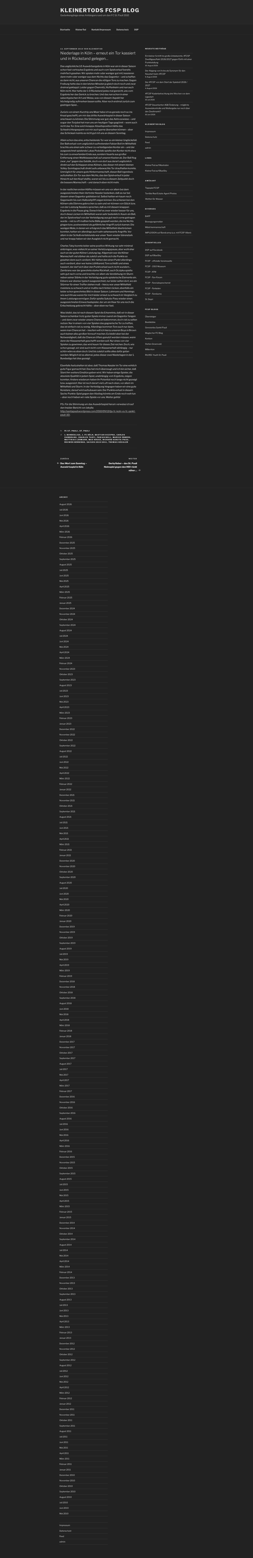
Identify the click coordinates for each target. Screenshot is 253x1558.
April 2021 (64, 839)
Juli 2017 (63, 1069)
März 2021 (64, 844)
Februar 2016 (65, 1151)
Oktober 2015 (66, 1168)
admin (148, 148)
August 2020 (65, 882)
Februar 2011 (65, 1464)
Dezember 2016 (67, 1096)
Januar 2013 (65, 1338)
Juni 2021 (63, 828)
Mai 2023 (64, 701)
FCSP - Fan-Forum (153, 277)
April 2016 (64, 1140)
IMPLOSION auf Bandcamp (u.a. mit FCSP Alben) (168, 232)
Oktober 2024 (66, 619)
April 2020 (64, 904)
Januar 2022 (65, 789)
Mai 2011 (63, 1447)
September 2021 (67, 811)
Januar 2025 (65, 603)
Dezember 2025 (67, 542)
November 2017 (67, 1047)
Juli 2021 (63, 822)
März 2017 (64, 1085)
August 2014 (65, 1244)
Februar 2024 (65, 663)
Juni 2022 (64, 762)
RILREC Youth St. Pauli (155, 355)
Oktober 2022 (66, 740)
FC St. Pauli (71, 431)
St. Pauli (85, 431)
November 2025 (67, 548)
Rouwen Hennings (74, 442)
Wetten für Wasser (154, 199)
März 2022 (64, 778)
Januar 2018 (65, 1036)
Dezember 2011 (66, 1409)
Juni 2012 (63, 1376)
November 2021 (67, 800)
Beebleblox (150, 322)
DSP (136, 29)
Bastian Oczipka (105, 435)
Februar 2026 (65, 537)
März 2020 (64, 910)
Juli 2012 (63, 1371)
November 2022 (67, 734)
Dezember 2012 (67, 1343)
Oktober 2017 (65, 1052)
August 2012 (65, 1365)
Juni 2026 (64, 515)
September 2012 (67, 1360)
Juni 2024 (64, 641)
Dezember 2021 (67, 795)
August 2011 (65, 1431)
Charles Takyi (87, 437)
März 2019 (64, 970)
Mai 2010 (64, 1513)
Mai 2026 (64, 520)
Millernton (149, 349)
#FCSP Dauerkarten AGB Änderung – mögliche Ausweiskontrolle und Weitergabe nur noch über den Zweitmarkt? (167, 108)
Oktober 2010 (66, 1486)
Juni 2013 (64, 1310)
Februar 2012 (65, 1398)
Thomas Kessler (118, 442)
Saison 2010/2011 (97, 442)
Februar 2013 (65, 1332)
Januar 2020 (65, 921)
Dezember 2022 (67, 729)
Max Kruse (95, 440)
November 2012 (67, 1349)
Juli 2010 (63, 1502)
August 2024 (65, 630)
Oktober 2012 (65, 1354)
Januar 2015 (65, 1217)
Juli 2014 (63, 1250)
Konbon (148, 338)
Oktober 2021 (65, 806)
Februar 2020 (65, 915)
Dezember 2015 (67, 1157)
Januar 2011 (65, 1469)
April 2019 (64, 965)
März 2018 (64, 1025)
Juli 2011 (63, 1436)
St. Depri (149, 299)
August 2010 (65, 1497)
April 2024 (64, 652)
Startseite (65, 29)
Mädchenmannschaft (155, 227)
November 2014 (67, 1228)
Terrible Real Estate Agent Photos (161, 193)
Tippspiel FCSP (152, 188)
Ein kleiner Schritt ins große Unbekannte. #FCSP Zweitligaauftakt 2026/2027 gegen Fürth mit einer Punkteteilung (168, 59)
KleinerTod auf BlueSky (156, 170)
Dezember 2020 (67, 860)
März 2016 (64, 1146)
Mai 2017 (63, 1074)
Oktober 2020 (66, 871)
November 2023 (67, 669)
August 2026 (65, 504)
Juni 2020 (64, 893)
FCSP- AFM (150, 271)
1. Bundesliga (72, 435)
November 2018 (67, 987)
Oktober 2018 (66, 992)
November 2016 (67, 1102)
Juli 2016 (63, 1124)
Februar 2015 (65, 1211)
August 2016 (65, 1118)
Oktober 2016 (66, 1107)
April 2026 (64, 526)
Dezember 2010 (67, 1475)
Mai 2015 (63, 1195)
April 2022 (64, 773)
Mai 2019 (63, 959)
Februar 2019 (65, 976)
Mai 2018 (63, 1014)
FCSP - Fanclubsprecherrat (157, 282)
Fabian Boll (104, 437)
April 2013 (64, 1321)
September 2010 (67, 1491)
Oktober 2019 (66, 937)
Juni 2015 (64, 1190)
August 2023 (65, 685)
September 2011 (67, 1426)
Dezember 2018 (67, 981)
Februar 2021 (65, 850)
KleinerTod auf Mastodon (157, 165)
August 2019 (65, 948)
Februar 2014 (65, 1272)
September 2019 (67, 943)
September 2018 (67, 998)
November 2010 (67, 1480)
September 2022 (67, 745)
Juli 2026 (63, 509)
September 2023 (67, 679)
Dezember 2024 (67, 608)
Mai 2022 (63, 767)
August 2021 (65, 817)
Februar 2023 (65, 718)
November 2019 (67, 932)
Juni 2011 (63, 1442)
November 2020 (67, 866)
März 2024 (64, 658)
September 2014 (67, 1239)
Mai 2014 (63, 1255)
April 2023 (64, 707)
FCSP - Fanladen (153, 288)
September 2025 (67, 559)
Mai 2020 (64, 899)
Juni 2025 (64, 575)
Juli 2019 (63, 954)
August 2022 (65, 751)
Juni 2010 (64, 1508)
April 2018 (64, 1020)
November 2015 (67, 1162)
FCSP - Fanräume (153, 294)
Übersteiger (150, 316)
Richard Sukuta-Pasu (116, 440)
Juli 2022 (63, 756)
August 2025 (65, 564)
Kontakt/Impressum (101, 29)
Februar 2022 (65, 784)
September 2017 (67, 1058)
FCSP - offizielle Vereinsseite (158, 261)
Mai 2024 (64, 647)
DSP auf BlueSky (153, 255)
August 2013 (65, 1299)
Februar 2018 (65, 1030)
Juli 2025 (63, 570)
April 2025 (64, 586)
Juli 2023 (63, 690)
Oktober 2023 (66, 674)
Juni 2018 (64, 1009)
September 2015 (67, 1173)
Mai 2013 (63, 1316)
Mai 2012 (63, 1382)
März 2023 (64, 712)
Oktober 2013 (66, 1288)
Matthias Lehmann (75, 440)
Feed (147, 142)
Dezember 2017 (67, 1041)
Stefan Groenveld (153, 344)
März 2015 (64, 1206)
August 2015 (65, 1179)
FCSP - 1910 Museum (155, 266)
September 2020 (67, 877)
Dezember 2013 (67, 1277)
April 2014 (64, 1261)
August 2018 (65, 1003)
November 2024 (67, 614)
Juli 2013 (63, 1305)
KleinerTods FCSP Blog (99, 10)
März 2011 (64, 1458)
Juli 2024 (63, 636)
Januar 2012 (65, 1404)
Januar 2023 (65, 723)
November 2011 (67, 1415)
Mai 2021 (63, 833)
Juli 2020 (63, 888)
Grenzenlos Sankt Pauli (156, 327)
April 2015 (64, 1201)
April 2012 (64, 1387)
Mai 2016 (63, 1135)
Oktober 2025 (66, 553)
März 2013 (64, 1327)
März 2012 (64, 1393)
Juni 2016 (64, 1129)
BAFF (147, 216)
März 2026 (64, 531)
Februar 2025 (65, 597)
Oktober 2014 (66, 1233)
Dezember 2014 (67, 1222)
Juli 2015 (63, 1184)
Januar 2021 (65, 855)
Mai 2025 (64, 581)
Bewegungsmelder (154, 221)
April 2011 (64, 1453)
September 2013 (67, 1294)
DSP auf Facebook (154, 250)
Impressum (150, 131)
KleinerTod (81, 29)
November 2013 (67, 1283)
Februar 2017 (65, 1091)
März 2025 (64, 592)
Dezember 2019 (67, 926)
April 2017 (64, 1080)
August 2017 (65, 1063)
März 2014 (64, 1266)
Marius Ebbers (122, 437)
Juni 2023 (64, 696)
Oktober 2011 (65, 1420)
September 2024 (67, 625)
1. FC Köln (88, 435)
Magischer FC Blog (154, 333)
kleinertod (96, 49)
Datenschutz (122, 29)
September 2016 (67, 1113)
